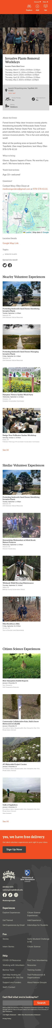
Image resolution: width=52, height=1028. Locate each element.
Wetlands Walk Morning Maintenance (18, 583)
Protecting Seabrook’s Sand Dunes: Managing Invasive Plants (21, 352)
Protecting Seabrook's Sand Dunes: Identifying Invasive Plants (21, 309)
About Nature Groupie (37, 982)
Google (46, 232)
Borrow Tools (8, 970)
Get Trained (8, 920)
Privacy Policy (7, 1018)
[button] (26, 210)
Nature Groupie (9, 875)
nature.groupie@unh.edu (13, 890)
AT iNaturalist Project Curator (15, 764)
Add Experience (34, 920)
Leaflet (28, 232)
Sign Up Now (14, 849)
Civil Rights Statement (9, 1014)
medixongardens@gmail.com (16, 189)
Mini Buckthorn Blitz (11, 624)
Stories (6, 939)
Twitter (5, 265)
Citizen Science (33, 947)
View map (12, 93)
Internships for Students (37, 925)
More (44, 2)
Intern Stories (8, 947)
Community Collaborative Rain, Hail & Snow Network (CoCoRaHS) (21, 722)
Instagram (16, 895)
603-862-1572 (8, 887)
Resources (31, 965)
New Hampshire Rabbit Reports (15, 681)
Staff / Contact (9, 987)
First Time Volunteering (37, 960)
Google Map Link (10, 243)
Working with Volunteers (13, 965)
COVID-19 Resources (12, 960)
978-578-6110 (40, 189)
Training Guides (34, 970)
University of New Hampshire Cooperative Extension (27, 876)
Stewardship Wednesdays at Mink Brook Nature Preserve (19, 541)
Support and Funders (12, 982)
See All (6, 450)
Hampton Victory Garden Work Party (18, 394)
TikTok (10, 895)
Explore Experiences (11, 913)
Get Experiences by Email (14, 925)
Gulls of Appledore (10, 805)
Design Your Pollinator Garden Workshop (19, 435)
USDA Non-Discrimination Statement (29, 1014)
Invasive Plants (11, 254)
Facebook (10, 265)
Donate (36, 2)
